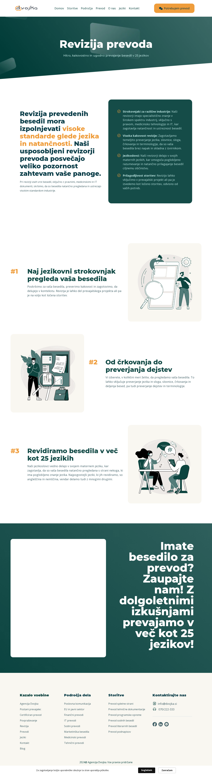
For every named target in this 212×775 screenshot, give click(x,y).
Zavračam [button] (167, 770)
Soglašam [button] (146, 770)
